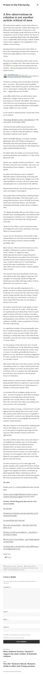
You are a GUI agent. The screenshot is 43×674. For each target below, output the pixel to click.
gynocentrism (17, 568)
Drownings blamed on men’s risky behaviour (19, 120)
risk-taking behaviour (13, 570)
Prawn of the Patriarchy (16, 4)
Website (6, 627)
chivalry (33, 566)
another (6, 63)
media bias (31, 568)
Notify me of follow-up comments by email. (18, 635)
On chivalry (7, 508)
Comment (7, 587)
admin (21, 566)
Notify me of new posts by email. (14, 638)
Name (5, 612)
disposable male (7, 568)
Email (5, 619)
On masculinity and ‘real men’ (14, 520)
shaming (22, 570)
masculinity (24, 568)
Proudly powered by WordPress (12, 671)
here (5, 489)
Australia (28, 566)
